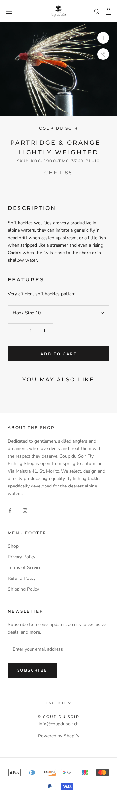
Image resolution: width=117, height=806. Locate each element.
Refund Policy (22, 578)
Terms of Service (24, 568)
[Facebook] (10, 510)
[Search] (97, 11)
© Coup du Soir (58, 716)
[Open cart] (108, 11)
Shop (13, 546)
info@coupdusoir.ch (59, 724)
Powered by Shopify (58, 736)
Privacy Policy (21, 557)
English (55, 703)
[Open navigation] (9, 11)
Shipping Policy (23, 589)
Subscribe (32, 670)
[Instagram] (25, 510)
